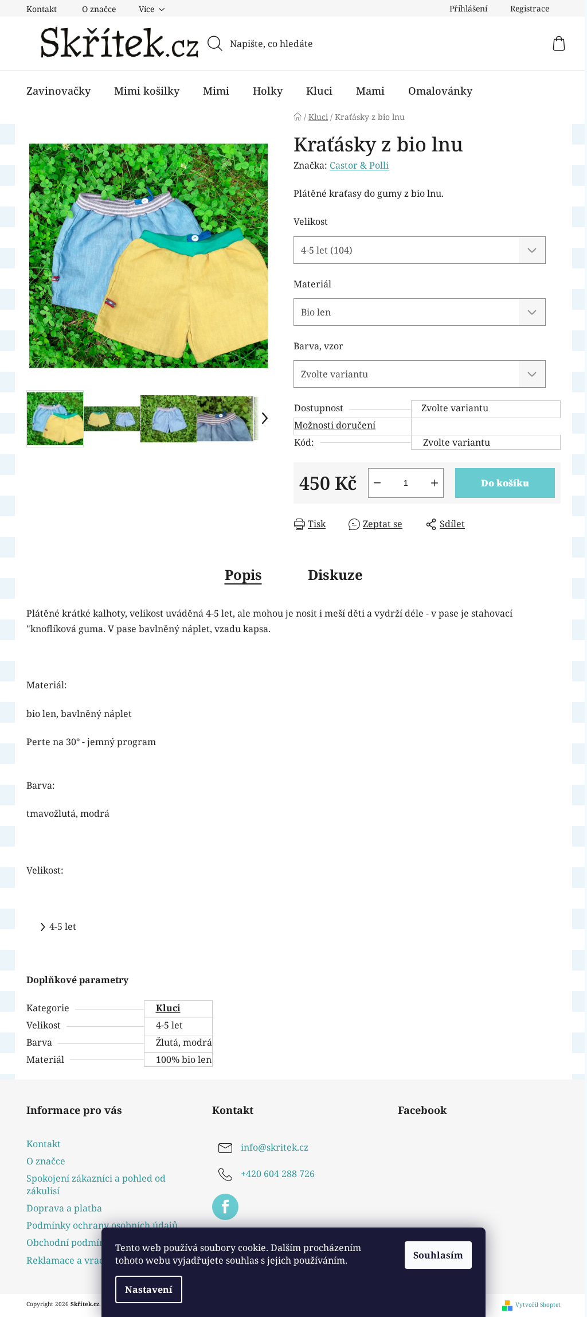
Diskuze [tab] (335, 574)
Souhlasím (438, 1255)
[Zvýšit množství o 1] (434, 483)
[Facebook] (225, 1207)
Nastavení (149, 1289)
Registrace (529, 8)
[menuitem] (58, 90)
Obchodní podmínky (70, 1242)
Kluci (168, 1008)
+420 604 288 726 (278, 1173)
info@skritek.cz (274, 1147)
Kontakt (41, 8)
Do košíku (505, 483)
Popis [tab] (243, 574)
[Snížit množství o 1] (377, 483)
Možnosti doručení (334, 425)
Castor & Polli (359, 165)
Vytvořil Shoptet (538, 1304)
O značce (99, 8)
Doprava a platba (64, 1208)
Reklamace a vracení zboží (84, 1260)
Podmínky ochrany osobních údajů (102, 1225)
